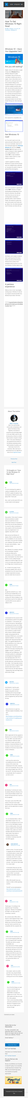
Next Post (14, 462)
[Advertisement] (14, 39)
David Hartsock (14, 843)
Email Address (9, 1037)
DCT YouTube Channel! (10, 1055)
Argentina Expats (17, 452)
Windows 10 (14, 30)
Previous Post (14, 458)
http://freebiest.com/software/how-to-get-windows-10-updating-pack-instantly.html (14, 718)
